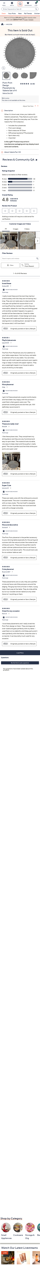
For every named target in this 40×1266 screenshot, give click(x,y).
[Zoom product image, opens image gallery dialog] (3, 68)
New (20, 13)
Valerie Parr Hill (7, 93)
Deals (4, 13)
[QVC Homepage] (2, 24)
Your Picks (12, 13)
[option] (20, 18)
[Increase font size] (35, 106)
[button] (4, 4)
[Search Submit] (36, 9)
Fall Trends (28, 13)
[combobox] (18, 9)
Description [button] (8, 110)
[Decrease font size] (38, 106)
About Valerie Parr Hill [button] (12, 152)
